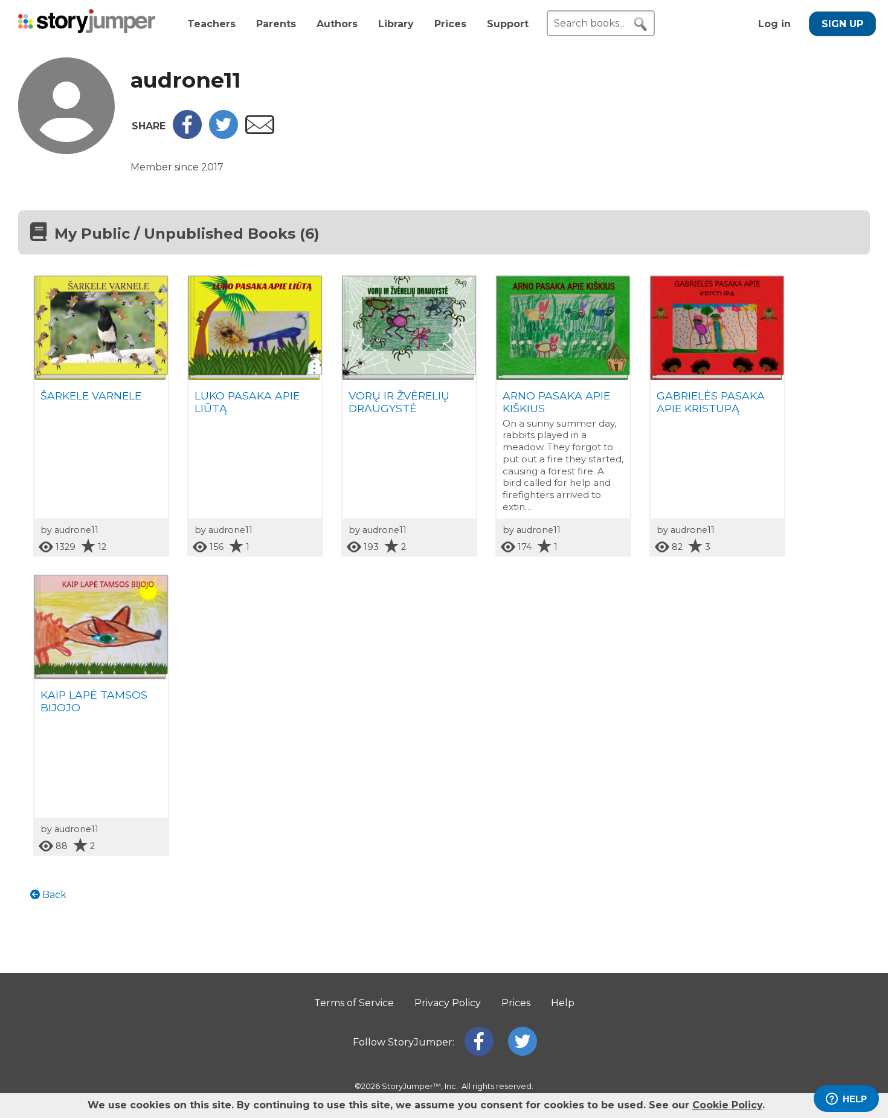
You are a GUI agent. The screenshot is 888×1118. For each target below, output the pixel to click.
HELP (855, 1099)
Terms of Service (354, 1003)
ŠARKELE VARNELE (90, 395)
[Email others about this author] (259, 131)
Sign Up (842, 24)
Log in (774, 24)
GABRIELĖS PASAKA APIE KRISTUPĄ (711, 402)
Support (508, 24)
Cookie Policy (727, 1105)
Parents (276, 24)
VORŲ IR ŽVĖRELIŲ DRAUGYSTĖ (399, 402)
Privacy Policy (447, 1003)
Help (562, 1003)
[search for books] (640, 24)
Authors (337, 24)
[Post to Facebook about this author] (187, 135)
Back (53, 894)
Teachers (211, 24)
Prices (450, 24)
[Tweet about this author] (223, 135)
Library (396, 24)
